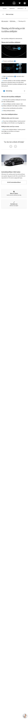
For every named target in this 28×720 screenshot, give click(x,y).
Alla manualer (4, 21)
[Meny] (3, 3)
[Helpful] (10, 146)
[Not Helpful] (15, 146)
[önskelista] (19, 3)
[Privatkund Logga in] (25, 3)
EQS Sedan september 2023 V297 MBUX (13, 21)
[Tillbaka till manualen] (3, 14)
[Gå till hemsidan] (14, 3)
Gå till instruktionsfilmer (14, 182)
